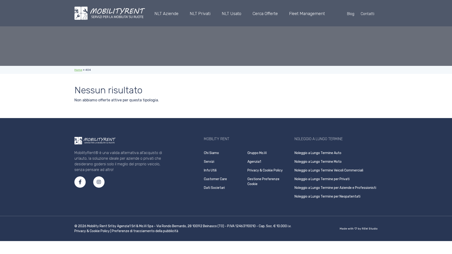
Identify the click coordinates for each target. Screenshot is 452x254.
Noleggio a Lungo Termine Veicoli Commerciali (329, 170)
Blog (350, 14)
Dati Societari (214, 188)
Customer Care (215, 179)
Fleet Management (307, 13)
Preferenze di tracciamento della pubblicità (145, 231)
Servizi (209, 162)
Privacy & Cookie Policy (265, 170)
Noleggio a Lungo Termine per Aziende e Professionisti (335, 188)
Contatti (367, 14)
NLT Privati (200, 13)
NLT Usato (231, 13)
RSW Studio (370, 228)
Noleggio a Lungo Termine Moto (318, 162)
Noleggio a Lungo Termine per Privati (322, 179)
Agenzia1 (254, 162)
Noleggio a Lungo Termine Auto (318, 153)
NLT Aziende (166, 13)
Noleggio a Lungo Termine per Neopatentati (327, 196)
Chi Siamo (211, 153)
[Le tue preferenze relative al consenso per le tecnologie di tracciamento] (447, 190)
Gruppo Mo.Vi (257, 153)
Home (78, 69)
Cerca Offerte (265, 13)
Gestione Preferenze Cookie (263, 181)
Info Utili (210, 170)
